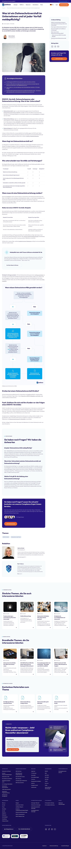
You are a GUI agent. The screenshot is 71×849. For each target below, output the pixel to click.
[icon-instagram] (52, 829)
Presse (3, 806)
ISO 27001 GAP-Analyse (20, 776)
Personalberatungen (35, 777)
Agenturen (33, 771)
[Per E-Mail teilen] (58, 46)
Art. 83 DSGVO (36, 114)
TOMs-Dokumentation (6, 789)
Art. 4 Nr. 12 (9, 122)
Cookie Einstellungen (65, 845)
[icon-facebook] (49, 829)
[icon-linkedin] (46, 829)
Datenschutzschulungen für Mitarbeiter (17, 419)
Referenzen (4, 815)
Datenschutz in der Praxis (16, 537)
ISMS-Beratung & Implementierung (19, 774)
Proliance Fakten (5, 821)
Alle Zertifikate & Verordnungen (48, 788)
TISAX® (46, 781)
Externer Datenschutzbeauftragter (7, 774)
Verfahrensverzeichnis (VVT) (6, 781)
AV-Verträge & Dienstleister (7, 784)
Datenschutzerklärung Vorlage (21, 812)
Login (57, 4)
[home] (6, 4)
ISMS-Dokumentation (20, 782)
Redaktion (4, 813)
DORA (46, 785)
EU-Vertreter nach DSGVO (7, 778)
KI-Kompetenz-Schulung (49, 802)
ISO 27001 (47, 775)
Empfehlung (4, 819)
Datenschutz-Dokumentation (5, 787)
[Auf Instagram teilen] (55, 46)
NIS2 (46, 773)
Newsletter (4, 808)
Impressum (44, 845)
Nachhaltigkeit (5, 817)
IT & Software (33, 773)
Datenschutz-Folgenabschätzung (5, 792)
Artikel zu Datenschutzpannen (32, 136)
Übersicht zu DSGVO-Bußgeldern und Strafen (30, 396)
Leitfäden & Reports (19, 806)
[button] (16, 4)
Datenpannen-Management (5, 795)
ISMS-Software (18, 771)
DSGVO (46, 771)
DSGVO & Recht (6, 537)
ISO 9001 (46, 779)
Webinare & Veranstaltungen (62, 803)
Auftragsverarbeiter (39, 275)
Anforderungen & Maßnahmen (21, 780)
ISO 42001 (47, 777)
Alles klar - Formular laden (13, 749)
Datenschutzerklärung (30, 746)
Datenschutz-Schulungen (35, 804)
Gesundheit (33, 775)
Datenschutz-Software (6, 771)
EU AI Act (46, 783)
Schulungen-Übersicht (35, 802)
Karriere (3, 804)
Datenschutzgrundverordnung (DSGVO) (12, 112)
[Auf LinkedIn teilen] (52, 46)
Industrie (33, 783)
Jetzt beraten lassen (64, 4)
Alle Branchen (33, 787)
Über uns (3, 802)
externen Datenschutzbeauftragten (31, 236)
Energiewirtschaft (34, 785)
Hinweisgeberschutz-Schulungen (35, 811)
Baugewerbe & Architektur (36, 781)
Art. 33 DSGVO (17, 122)
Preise (41, 4)
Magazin (3, 8)
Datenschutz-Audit (5, 776)
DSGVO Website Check (20, 816)
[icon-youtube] (55, 829)
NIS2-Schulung (18, 778)
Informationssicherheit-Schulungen (35, 807)
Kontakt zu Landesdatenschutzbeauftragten (22, 809)
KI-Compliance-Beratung (49, 804)
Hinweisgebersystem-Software (63, 772)
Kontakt (3, 810)
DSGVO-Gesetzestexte (20, 814)
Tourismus (33, 779)
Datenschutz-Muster (19, 804)
